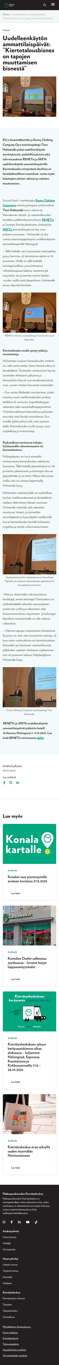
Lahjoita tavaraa (10, 1264)
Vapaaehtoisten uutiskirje (14, 1350)
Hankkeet (7, 1283)
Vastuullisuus (9, 1317)
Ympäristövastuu (10, 1271)
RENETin (48, 219)
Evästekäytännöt (10, 1338)
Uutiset (6, 30)
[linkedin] (19, 1222)
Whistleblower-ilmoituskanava (17, 1327)
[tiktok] (36, 1222)
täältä (39, 737)
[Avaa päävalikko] (53, 4)
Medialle (7, 1243)
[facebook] (12, 1222)
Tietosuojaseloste (11, 1344)
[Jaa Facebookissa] (4, 782)
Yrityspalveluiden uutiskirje (15, 1355)
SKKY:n (7, 229)
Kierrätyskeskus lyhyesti (14, 1298)
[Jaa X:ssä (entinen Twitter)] (10, 782)
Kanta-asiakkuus (10, 1332)
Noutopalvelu (9, 1249)
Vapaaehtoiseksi (10, 1311)
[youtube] (27, 1222)
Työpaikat (7, 1304)
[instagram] (4, 1222)
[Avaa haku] (45, 5)
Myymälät (7, 1277)
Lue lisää (15, 893)
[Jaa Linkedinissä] (17, 782)
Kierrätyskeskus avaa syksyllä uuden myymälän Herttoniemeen (29, 1151)
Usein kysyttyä (9, 1237)
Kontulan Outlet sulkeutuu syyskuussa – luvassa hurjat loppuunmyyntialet (27, 963)
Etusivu (6, 14)
